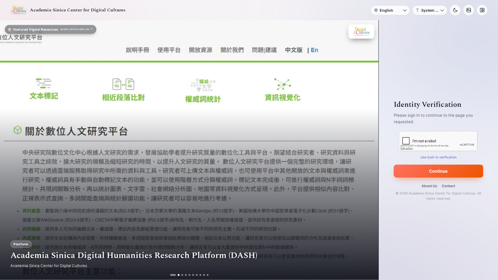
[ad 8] (198, 275)
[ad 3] (180, 275)
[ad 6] (191, 275)
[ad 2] (176, 275)
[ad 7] (195, 275)
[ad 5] (187, 275)
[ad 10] (205, 275)
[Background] (468, 10)
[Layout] (482, 10)
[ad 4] (184, 275)
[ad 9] (202, 275)
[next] (369, 150)
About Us (429, 186)
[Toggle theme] (455, 10)
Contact (448, 186)
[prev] (9, 150)
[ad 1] (173, 275)
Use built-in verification (438, 157)
